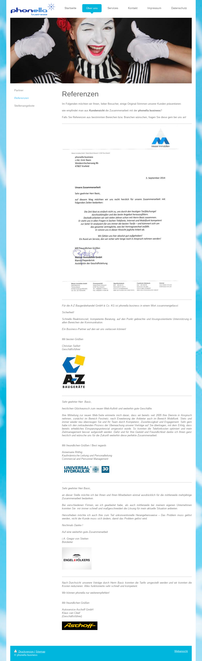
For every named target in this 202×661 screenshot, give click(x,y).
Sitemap (40, 651)
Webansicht (181, 651)
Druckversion (26, 651)
